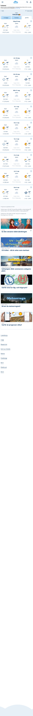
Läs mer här (17, 8)
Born (2, 363)
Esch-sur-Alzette (5, 349)
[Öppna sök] (27, 2)
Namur (3, 353)
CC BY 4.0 (27, 209)
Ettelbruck (4, 367)
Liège (2, 340)
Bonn (2, 372)
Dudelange (4, 358)
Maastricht (4, 344)
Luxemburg (4, 335)
